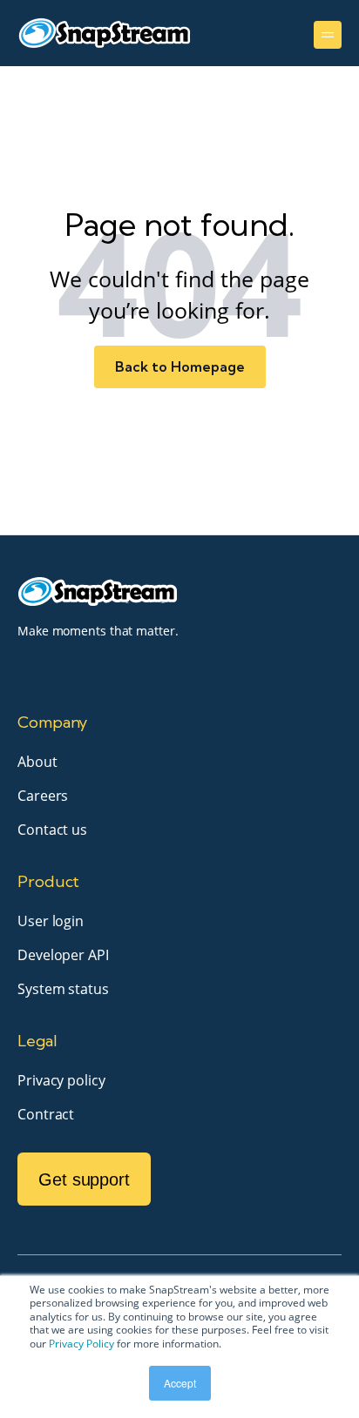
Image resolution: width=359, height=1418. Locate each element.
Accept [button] (180, 1382)
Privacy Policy (81, 1343)
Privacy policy (61, 1080)
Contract (45, 1114)
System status (63, 988)
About (37, 761)
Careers (42, 795)
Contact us (52, 829)
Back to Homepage (180, 366)
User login (50, 921)
